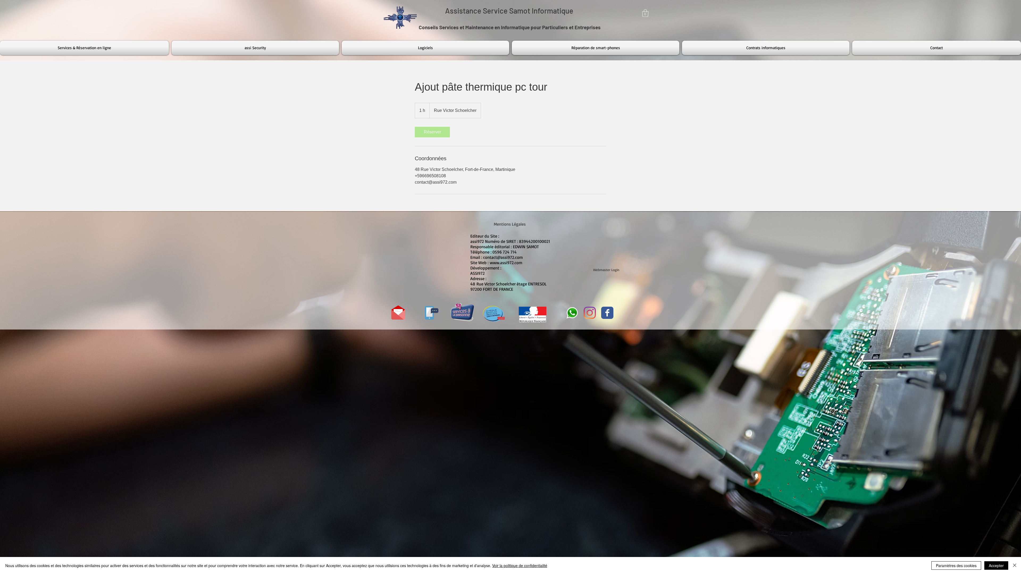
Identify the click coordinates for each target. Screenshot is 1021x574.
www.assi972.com (506, 262)
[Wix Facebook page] (607, 313)
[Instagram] (590, 313)
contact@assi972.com (503, 257)
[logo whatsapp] (572, 313)
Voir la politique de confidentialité (519, 565)
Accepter (996, 565)
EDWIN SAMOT (526, 246)
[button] (645, 13)
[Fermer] (1014, 565)
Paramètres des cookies (956, 565)
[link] (432, 132)
